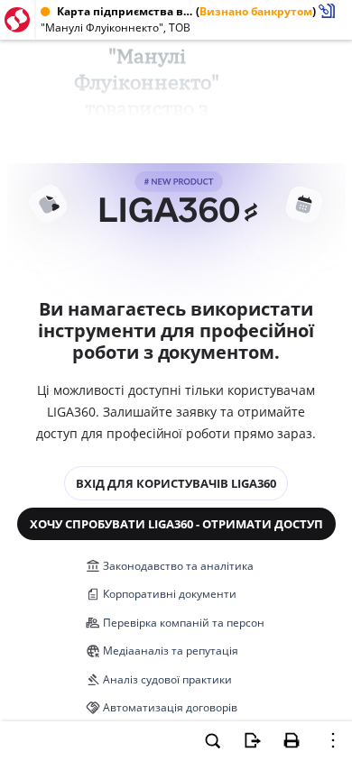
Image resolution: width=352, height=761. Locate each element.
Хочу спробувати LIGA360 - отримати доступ (176, 524)
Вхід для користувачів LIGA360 (176, 483)
